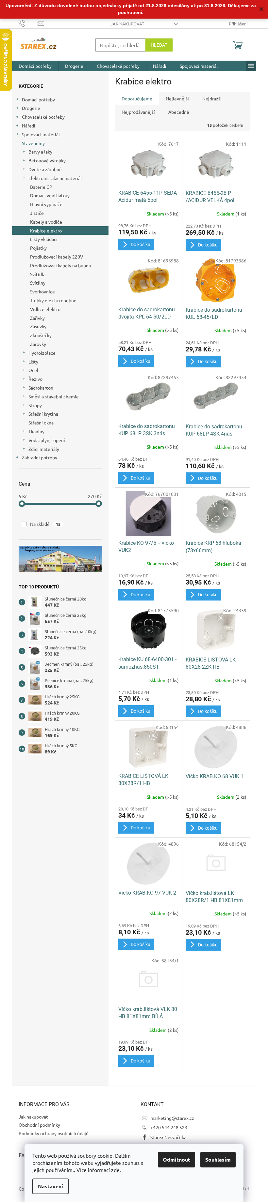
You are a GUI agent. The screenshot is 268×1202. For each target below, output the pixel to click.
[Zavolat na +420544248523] (28, 23)
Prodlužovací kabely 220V (56, 257)
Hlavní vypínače (46, 204)
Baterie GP (41, 187)
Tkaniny (36, 431)
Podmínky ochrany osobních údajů (54, 1133)
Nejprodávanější (138, 112)
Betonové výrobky (47, 160)
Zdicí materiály (43, 449)
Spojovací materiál (41, 134)
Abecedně (178, 112)
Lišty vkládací (44, 239)
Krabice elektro (46, 230)
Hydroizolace (42, 353)
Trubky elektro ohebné (53, 300)
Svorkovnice (42, 291)
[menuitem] (35, 66)
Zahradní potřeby (39, 457)
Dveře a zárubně (45, 169)
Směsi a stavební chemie (53, 396)
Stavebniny (33, 143)
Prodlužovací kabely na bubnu (60, 265)
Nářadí (28, 125)
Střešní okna (41, 422)
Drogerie (31, 108)
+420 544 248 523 (168, 1127)
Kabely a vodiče (46, 222)
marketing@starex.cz (172, 1118)
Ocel (33, 370)
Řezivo (35, 379)
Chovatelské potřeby (43, 117)
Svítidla (37, 274)
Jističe (37, 213)
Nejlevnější (177, 98)
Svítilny (37, 283)
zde (115, 1169)
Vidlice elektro (45, 309)
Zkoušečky (41, 335)
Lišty (33, 361)
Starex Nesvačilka (168, 1137)
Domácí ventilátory (50, 195)
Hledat (159, 45)
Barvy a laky (40, 152)
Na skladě (45, 524)
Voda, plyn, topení (46, 440)
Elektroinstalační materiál (55, 178)
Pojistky (38, 248)
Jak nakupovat (127, 23)
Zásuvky (38, 326)
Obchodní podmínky (39, 1125)
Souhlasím (218, 1159)
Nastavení (50, 1186)
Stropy (35, 405)
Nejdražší (212, 98)
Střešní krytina (43, 414)
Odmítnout (176, 1159)
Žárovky (38, 344)
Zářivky (37, 318)
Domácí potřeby (38, 99)
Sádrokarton (40, 388)
